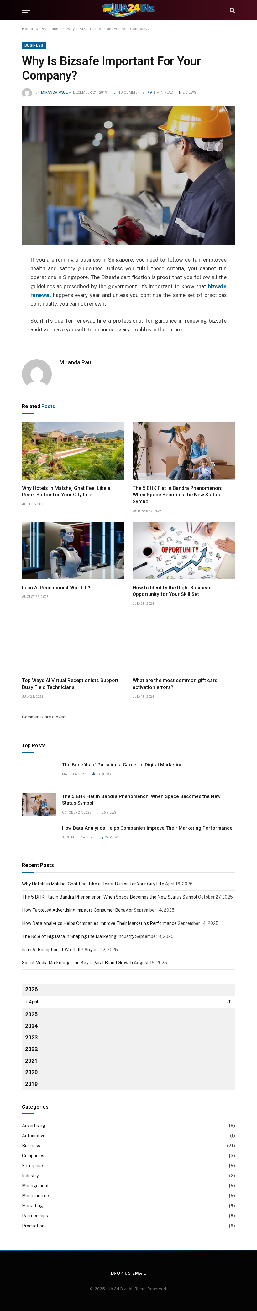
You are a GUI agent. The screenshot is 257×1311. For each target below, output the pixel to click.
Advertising (33, 1125)
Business (34, 45)
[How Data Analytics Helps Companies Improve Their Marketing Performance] (39, 836)
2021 (31, 1060)
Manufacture (35, 1195)
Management (35, 1185)
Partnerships (35, 1215)
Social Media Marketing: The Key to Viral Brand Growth (77, 962)
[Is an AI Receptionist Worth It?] (73, 550)
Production (33, 1225)
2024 (31, 1026)
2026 (31, 989)
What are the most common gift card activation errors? (175, 683)
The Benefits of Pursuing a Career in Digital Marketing (122, 765)
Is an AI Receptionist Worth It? (56, 588)
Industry (30, 1175)
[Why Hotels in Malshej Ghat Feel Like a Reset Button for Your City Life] (73, 451)
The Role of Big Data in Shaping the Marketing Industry (78, 936)
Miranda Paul (54, 93)
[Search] (231, 10)
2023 (31, 1037)
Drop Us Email (128, 1273)
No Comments (131, 93)
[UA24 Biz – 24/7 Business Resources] (128, 10)
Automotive (33, 1135)
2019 (31, 1083)
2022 (31, 1049)
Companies (33, 1155)
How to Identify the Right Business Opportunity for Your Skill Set (172, 591)
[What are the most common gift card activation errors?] (184, 643)
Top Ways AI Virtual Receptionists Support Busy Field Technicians (70, 683)
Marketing (32, 1205)
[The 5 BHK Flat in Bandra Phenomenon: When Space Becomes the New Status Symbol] (184, 451)
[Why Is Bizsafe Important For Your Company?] (128, 175)
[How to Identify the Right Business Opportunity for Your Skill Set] (184, 550)
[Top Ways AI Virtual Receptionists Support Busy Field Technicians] (73, 643)
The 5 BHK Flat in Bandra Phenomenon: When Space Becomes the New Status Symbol (177, 495)
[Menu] (26, 10)
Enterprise (32, 1165)
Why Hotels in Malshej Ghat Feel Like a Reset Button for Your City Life (66, 491)
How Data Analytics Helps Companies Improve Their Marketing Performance (147, 828)
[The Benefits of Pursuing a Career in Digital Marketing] (39, 773)
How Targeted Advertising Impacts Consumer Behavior (77, 910)
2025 (31, 1014)
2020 (31, 1072)
